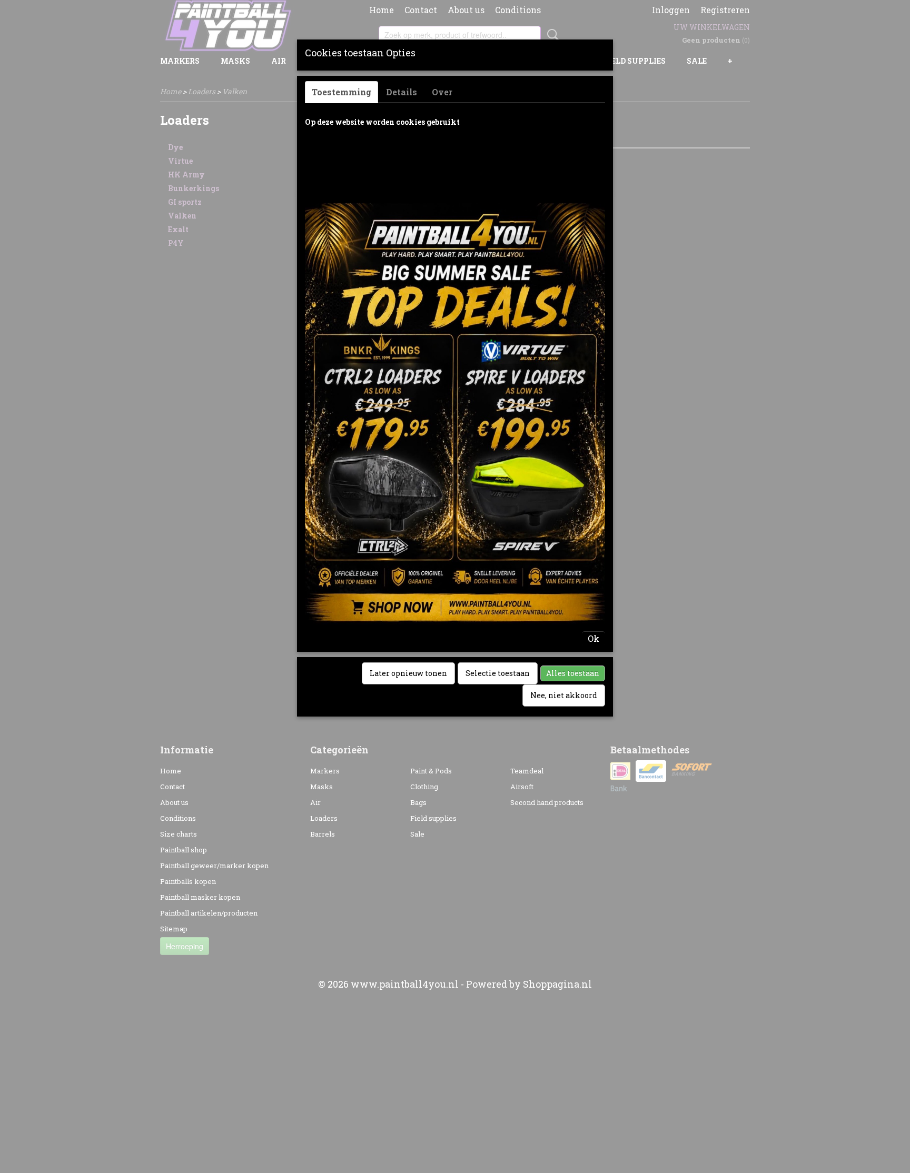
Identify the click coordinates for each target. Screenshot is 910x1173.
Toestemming (341, 91)
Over (442, 91)
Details (401, 91)
